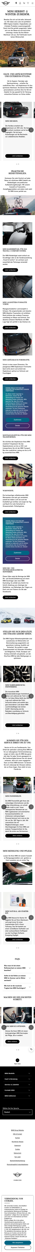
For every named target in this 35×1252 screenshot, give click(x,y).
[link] (16, 3)
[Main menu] (32, 3)
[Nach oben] (17, 1060)
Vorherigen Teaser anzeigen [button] (3, 129)
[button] (20, 3)
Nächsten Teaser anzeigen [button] (31, 129)
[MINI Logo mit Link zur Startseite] (17, 1174)
